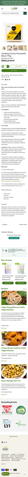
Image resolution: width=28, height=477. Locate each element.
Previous (21, 224)
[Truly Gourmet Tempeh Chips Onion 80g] (8, 269)
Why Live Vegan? (15, 460)
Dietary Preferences (6, 190)
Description (4, 84)
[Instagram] (4, 442)
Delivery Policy (19, 457)
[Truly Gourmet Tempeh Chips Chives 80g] (21, 269)
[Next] (25, 32)
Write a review (14, 238)
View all (25, 289)
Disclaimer (4, 204)
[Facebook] (2, 442)
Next (25, 224)
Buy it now (14, 70)
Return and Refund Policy (7, 457)
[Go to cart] (25, 9)
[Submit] (25, 13)
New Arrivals (6, 260)
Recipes (4, 289)
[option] (14, 32)
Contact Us (14, 454)
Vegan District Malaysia (15, 473)
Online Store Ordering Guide (17, 455)
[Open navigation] (2, 8)
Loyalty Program (5, 454)
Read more (4, 328)
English (3, 463)
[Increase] (8, 66)
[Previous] (3, 32)
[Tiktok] (6, 442)
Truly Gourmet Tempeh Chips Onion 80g (8, 276)
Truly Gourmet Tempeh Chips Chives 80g (21, 276)
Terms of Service (5, 458)
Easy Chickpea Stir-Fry (11, 381)
